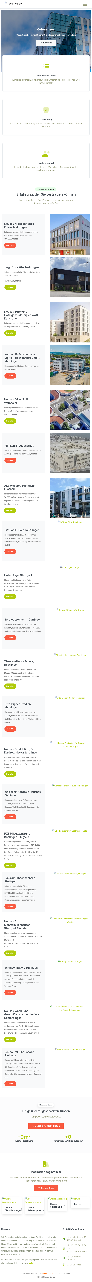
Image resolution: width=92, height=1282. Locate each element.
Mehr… (31, 1263)
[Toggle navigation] (85, 4)
